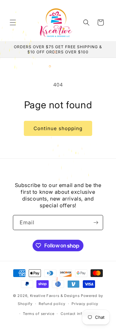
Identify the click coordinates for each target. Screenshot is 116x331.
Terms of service (38, 313)
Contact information (80, 313)
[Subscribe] (96, 222)
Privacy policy (85, 303)
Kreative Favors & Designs (55, 295)
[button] (13, 22)
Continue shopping (58, 128)
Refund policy (52, 303)
